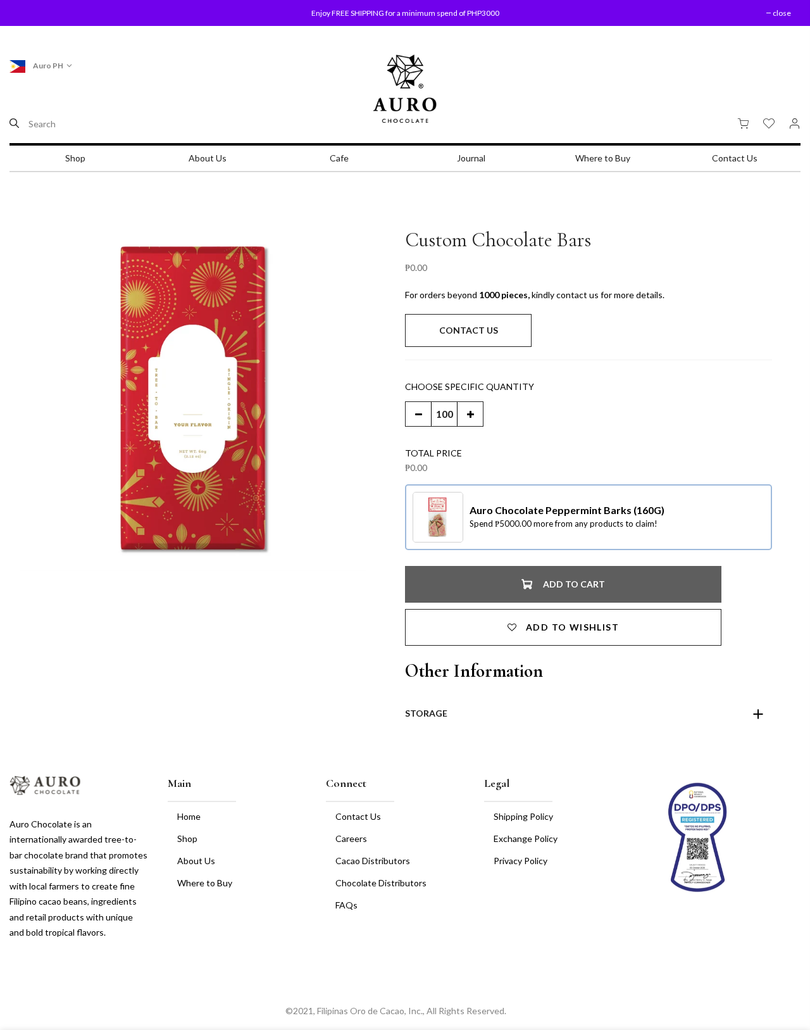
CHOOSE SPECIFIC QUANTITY (469, 386)
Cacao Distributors (372, 860)
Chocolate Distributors (381, 882)
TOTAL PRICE (433, 453)
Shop (75, 158)
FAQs (346, 905)
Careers (351, 838)
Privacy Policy (520, 860)
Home (189, 816)
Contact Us (734, 158)
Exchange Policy (526, 838)
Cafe (339, 158)
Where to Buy (602, 158)
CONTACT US (468, 330)
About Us (208, 158)
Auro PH (47, 65)
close (34, 13)
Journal (471, 158)
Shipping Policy (523, 816)
